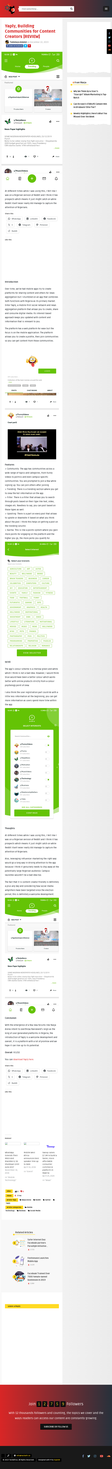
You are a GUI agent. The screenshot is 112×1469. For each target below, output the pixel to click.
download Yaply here (23, 1059)
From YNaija (80, 82)
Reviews (22, 1211)
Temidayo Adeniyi (18, 42)
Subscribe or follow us (56, 1427)
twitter (48, 1200)
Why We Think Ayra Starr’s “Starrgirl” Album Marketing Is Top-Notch (90, 94)
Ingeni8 (57, 1460)
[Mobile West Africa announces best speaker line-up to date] (32, 1146)
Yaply (8, 1203)
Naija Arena (26, 1200)
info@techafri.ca (23, 1456)
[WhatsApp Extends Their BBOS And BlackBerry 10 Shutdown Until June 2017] (13, 1146)
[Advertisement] (89, 46)
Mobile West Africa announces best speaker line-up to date (31, 1158)
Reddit (38, 1200)
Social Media (35, 1211)
